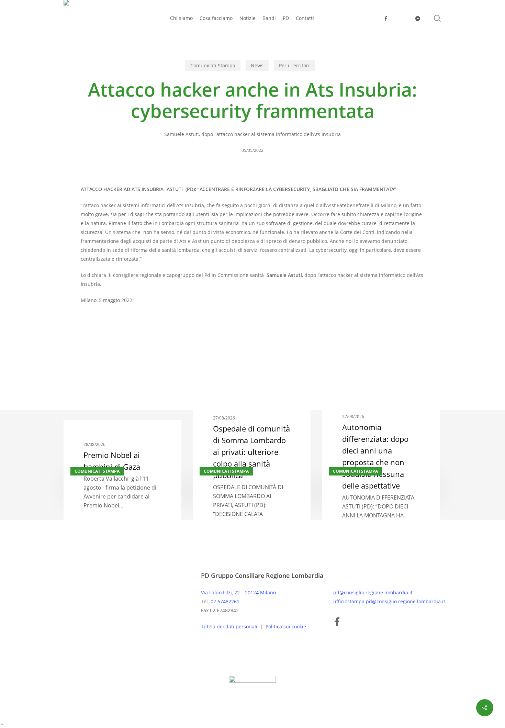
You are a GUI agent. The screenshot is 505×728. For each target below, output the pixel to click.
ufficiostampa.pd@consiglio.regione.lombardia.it (389, 601)
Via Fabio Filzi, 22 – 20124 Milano (238, 592)
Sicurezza (120, 341)
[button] (252, 723)
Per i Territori (294, 65)
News (257, 65)
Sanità (91, 341)
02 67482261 (225, 601)
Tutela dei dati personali (230, 626)
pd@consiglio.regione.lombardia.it (373, 592)
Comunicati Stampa (212, 65)
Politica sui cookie (286, 626)
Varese (149, 341)
